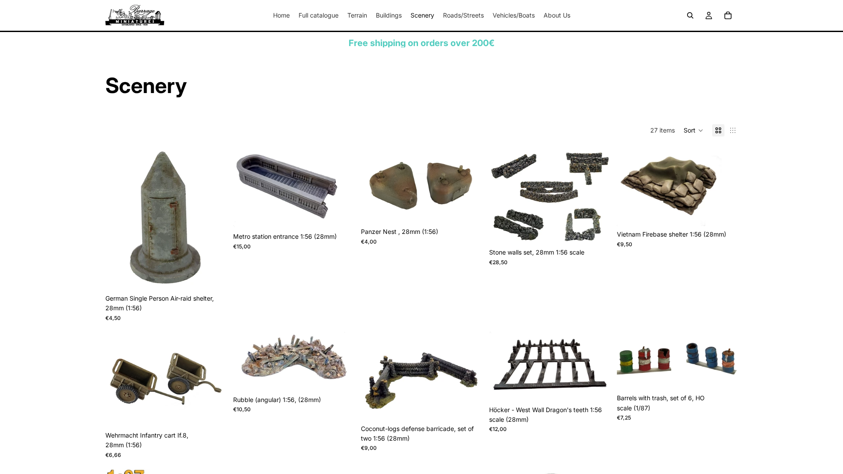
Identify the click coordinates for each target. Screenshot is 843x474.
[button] (693, 130)
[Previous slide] (118, 218)
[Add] (212, 276)
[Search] (690, 15)
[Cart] (728, 15)
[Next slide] (213, 218)
